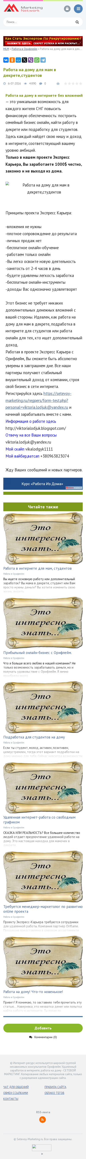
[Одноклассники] (12, 60)
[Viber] (30, 60)
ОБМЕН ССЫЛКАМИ (15, 1093)
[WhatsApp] (36, 60)
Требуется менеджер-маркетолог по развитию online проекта (43, 909)
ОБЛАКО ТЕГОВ (54, 1093)
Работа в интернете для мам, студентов (37, 568)
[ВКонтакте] (6, 60)
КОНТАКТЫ (10, 1099)
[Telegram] (43, 60)
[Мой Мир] (18, 60)
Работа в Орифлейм (13, 573)
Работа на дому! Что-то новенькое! (33, 991)
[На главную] (23, 8)
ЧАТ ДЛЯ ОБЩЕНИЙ (16, 1087)
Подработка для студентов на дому (34, 737)
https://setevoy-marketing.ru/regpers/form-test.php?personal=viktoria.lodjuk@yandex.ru (38, 400)
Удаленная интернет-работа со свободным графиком (39, 819)
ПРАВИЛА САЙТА (55, 1087)
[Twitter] (24, 60)
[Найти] (77, 22)
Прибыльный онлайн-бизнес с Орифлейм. (37, 652)
